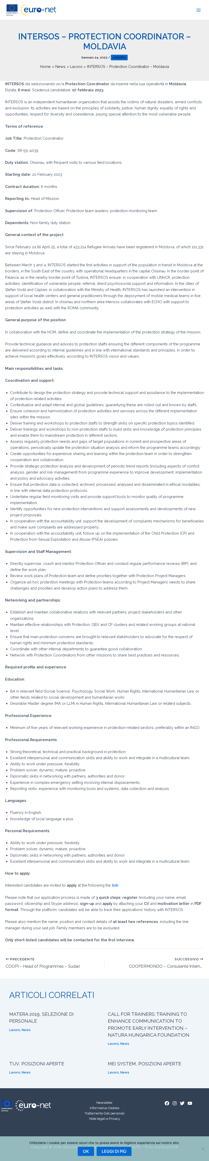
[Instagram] (174, 1103)
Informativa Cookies (104, 1108)
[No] (202, 1148)
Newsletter (104, 1103)
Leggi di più (114, 1151)
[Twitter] (182, 1103)
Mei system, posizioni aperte (144, 1063)
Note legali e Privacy (104, 1119)
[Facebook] (167, 1103)
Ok (86, 1151)
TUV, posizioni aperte (36, 1063)
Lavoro (119, 57)
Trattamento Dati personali (105, 1113)
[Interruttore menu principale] (198, 10)
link (115, 885)
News (26, 1030)
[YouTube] (190, 1103)
